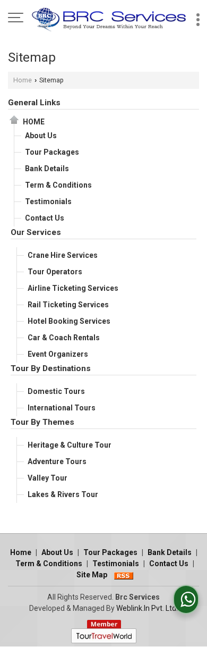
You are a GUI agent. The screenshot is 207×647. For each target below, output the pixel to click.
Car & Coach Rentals (64, 337)
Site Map (91, 574)
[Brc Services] (109, 19)
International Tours (62, 408)
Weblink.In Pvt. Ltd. (147, 608)
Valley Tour (47, 478)
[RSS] (123, 574)
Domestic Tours (56, 391)
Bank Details (47, 168)
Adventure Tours (57, 461)
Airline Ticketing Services (73, 288)
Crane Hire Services (63, 255)
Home (22, 80)
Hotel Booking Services (69, 321)
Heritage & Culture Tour (69, 445)
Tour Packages (52, 152)
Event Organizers (58, 354)
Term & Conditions (58, 185)
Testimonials (48, 201)
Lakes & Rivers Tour (63, 494)
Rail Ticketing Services (68, 304)
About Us (41, 135)
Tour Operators (55, 271)
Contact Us (44, 218)
